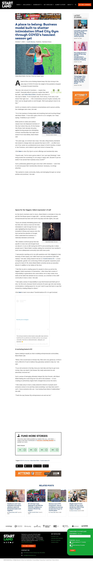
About (69, 4)
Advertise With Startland (57, 538)
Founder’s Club (54, 536)
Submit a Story (60, 4)
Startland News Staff (13, 512)
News (18, 4)
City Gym (27, 460)
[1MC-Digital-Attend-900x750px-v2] (80, 92)
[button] (21, 4)
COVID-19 (22, 460)
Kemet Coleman (74, 510)
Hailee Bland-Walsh (34, 460)
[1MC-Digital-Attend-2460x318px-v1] (38, 473)
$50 (53, 449)
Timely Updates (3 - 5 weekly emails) (78, 543)
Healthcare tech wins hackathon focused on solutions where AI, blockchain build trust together (14, 507)
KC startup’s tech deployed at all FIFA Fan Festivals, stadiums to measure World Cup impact (35, 507)
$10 (31, 449)
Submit (72, 550)
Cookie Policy (48, 559)
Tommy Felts (52, 512)
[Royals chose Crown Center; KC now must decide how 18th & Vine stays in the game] (77, 495)
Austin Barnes (31, 42)
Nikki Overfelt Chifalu (33, 512)
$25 (42, 449)
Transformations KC (45, 460)
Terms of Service (55, 559)
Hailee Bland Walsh (30, 94)
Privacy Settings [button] (36, 559)
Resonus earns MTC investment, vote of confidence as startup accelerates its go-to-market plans (56, 507)
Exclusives (26, 4)
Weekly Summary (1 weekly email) (77, 546)
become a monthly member (45, 440)
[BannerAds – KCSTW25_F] (38, 16)
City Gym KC (26, 344)
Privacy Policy (42, 559)
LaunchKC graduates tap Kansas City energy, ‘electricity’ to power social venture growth (80, 33)
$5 (20, 449)
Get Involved (48, 4)
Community (37, 4)
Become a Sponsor (55, 540)
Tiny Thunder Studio (28, 559)
